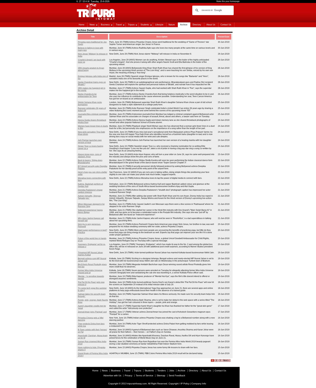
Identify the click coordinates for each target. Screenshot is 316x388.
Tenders (161, 370)
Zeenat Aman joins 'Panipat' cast (92, 312)
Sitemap (161, 375)
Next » (226, 360)
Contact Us (226, 24)
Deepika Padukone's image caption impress (90, 191)
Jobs (171, 370)
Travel (119, 24)
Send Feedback (177, 375)
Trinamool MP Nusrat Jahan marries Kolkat (90, 253)
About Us (210, 24)
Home (81, 24)
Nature (172, 24)
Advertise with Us (112, 375)
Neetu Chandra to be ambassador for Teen (87, 95)
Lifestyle (159, 24)
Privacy (128, 375)
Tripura (131, 24)
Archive (183, 24)
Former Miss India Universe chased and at (90, 271)
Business (105, 24)
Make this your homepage (228, 1)
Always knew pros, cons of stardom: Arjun (89, 155)
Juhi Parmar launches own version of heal (90, 141)
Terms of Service (144, 375)
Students (145, 24)
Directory (197, 24)
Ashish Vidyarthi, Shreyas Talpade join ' (89, 197)
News (92, 24)
